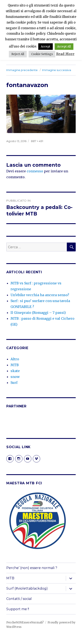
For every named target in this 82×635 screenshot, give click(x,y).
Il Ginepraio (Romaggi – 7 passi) (38, 312)
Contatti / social (19, 599)
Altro (15, 359)
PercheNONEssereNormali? (25, 622)
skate (15, 371)
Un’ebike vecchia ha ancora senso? (40, 295)
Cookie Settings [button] (42, 54)
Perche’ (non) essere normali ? (31, 568)
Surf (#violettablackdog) (27, 588)
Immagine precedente (22, 70)
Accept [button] (45, 46)
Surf (14, 382)
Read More (65, 54)
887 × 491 (37, 141)
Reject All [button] (17, 54)
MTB (15, 365)
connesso (35, 171)
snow (15, 377)
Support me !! (17, 609)
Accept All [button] (64, 46)
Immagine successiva (56, 70)
